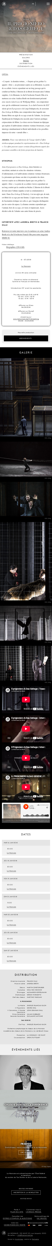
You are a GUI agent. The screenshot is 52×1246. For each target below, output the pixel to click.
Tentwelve (35, 1239)
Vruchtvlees (19, 1239)
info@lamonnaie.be (25, 1235)
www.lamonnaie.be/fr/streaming (26, 319)
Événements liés (26, 66)
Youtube (29, 1202)
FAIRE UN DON (26, 1113)
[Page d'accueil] (4, 4)
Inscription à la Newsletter (26, 1192)
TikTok (23, 1202)
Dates (26, 60)
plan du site (17, 1212)
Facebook (13, 1202)
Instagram (18, 1202)
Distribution (26, 63)
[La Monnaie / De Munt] (4, 1233)
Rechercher (43, 4)
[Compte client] (38, 4)
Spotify (34, 1202)
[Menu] (48, 4)
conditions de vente (15, 1225)
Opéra (5, 74)
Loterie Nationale (31, 1181)
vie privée (42, 1218)
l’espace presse (33, 1212)
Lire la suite (26, 1152)
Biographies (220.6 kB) (15, 247)
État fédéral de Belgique (17, 1181)
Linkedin (39, 1202)
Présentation (26, 55)
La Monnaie (26, 266)
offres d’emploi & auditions (17, 1218)
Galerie (26, 58)
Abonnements (25, 338)
